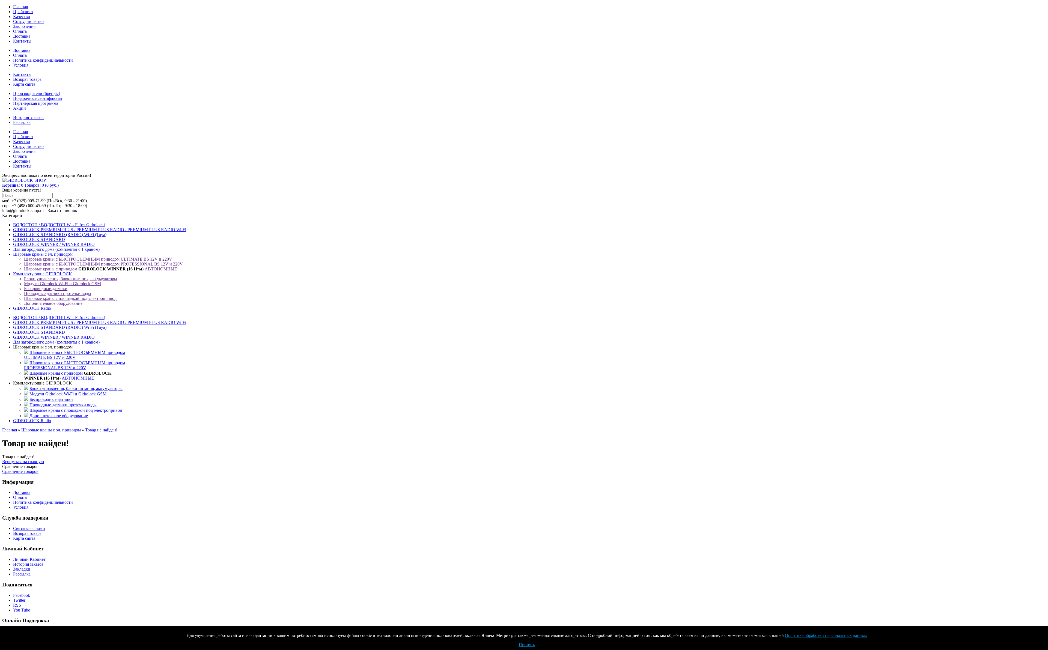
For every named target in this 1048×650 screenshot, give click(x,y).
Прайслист (23, 11)
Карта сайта (24, 84)
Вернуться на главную (23, 461)
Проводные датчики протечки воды (57, 293)
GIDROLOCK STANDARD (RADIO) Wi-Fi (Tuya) (59, 234)
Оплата (20, 31)
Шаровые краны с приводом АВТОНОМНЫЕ (100, 269)
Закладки (21, 569)
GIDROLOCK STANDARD (39, 239)
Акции (19, 108)
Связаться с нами (29, 528)
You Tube (21, 610)
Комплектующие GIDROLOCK (42, 274)
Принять (527, 644)
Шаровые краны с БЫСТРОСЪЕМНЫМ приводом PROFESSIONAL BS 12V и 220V (103, 264)
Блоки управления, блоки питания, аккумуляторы (70, 278)
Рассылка (22, 122)
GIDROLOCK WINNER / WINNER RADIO (54, 244)
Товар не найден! (101, 430)
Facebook (21, 595)
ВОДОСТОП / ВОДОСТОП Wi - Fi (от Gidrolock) (59, 224)
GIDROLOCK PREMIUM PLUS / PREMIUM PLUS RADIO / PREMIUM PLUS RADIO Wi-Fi (99, 229)
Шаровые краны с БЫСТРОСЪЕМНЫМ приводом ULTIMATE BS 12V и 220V (98, 259)
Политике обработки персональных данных (826, 635)
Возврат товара (27, 79)
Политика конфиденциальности (43, 60)
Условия (20, 65)
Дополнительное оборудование (53, 303)
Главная (20, 6)
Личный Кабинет (29, 559)
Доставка (21, 36)
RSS (17, 605)
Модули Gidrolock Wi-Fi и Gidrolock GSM (62, 283)
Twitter (19, 600)
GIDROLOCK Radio (32, 308)
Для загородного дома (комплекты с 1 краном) (56, 249)
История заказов (28, 117)
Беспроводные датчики (45, 288)
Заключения (24, 26)
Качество (21, 16)
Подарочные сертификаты (37, 98)
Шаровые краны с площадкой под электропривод (70, 298)
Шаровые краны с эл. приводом (43, 254)
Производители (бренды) (36, 93)
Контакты (22, 41)
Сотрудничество (28, 21)
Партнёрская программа (35, 103)
